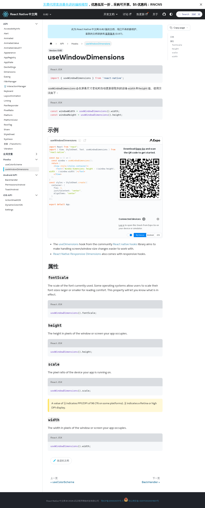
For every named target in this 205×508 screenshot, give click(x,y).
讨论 (125, 14)
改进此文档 (63, 460)
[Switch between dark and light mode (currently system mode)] (171, 14)
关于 (155, 14)
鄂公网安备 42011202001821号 (143, 501)
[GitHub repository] (164, 14)
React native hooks (125, 244)
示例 (172, 37)
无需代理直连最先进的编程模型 (65, 4)
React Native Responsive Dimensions (77, 254)
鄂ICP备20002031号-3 (112, 501)
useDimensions (68, 244)
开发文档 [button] (109, 14)
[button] (20, 24)
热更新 (140, 14)
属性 (172, 41)
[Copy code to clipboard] (158, 77)
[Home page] (51, 43)
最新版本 (110, 33)
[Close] (201, 4)
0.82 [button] (45, 14)
